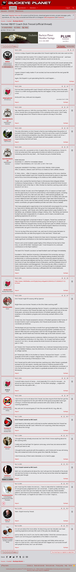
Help (66, 565)
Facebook (61, 17)
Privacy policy (59, 565)
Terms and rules (50, 565)
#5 (67, 147)
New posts (4, 11)
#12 (67, 464)
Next (14, 46)
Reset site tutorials (39, 565)
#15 (67, 526)
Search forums (19, 11)
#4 (67, 128)
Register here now (15, 15)
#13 (67, 483)
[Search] (73, 8)
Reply (72, 81)
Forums (13, 8)
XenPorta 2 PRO (31, 570)
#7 (67, 295)
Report (17, 81)
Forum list (11, 11)
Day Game (5, 565)
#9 (67, 395)
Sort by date (61, 46)
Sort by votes (70, 46)
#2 (67, 86)
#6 (67, 278)
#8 (67, 378)
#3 (67, 107)
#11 (67, 435)
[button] (7, 8)
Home (4, 8)
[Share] (68, 50)
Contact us (30, 565)
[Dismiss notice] (73, 15)
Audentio (68, 569)
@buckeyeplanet (49, 17)
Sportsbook (22, 8)
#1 (73, 50)
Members (33, 8)
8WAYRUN (46, 570)
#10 (67, 416)
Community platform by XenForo (20, 569)
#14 (67, 508)
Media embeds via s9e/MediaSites (45, 569)
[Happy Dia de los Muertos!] (3, 503)
